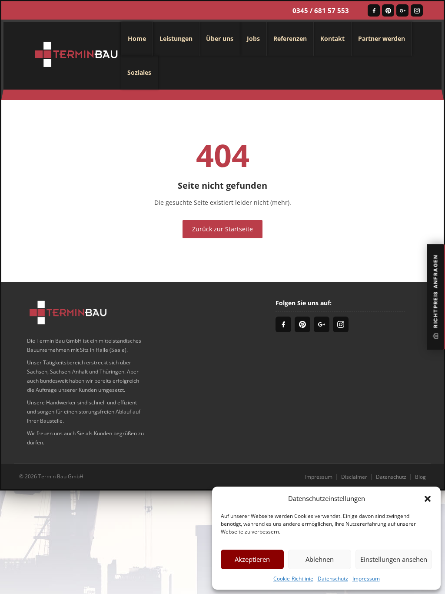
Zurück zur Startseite (222, 229)
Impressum (366, 578)
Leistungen (176, 38)
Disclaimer (354, 477)
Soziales (139, 72)
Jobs (253, 38)
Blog (420, 477)
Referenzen (290, 38)
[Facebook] (374, 10)
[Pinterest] (388, 10)
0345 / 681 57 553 (320, 10)
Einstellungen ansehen (393, 559)
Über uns (219, 38)
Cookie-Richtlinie (293, 578)
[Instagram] (417, 10)
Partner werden (381, 38)
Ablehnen (320, 559)
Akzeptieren (252, 559)
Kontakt (332, 38)
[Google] (402, 10)
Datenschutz (333, 578)
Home (137, 38)
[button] (427, 498)
